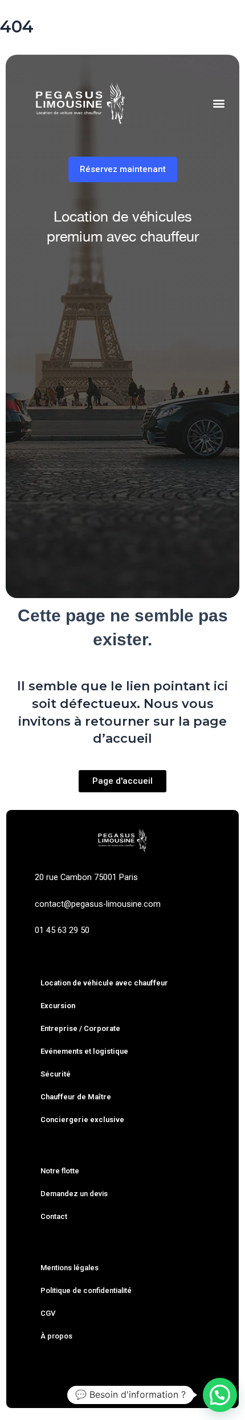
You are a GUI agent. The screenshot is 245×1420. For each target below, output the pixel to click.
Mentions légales (69, 1267)
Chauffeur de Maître (75, 1096)
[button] (218, 102)
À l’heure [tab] (119, 282)
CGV (47, 1313)
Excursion (57, 1005)
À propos (56, 1336)
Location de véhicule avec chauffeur (104, 983)
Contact (53, 1216)
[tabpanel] (122, 429)
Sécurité (55, 1074)
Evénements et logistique (84, 1051)
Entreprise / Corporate (80, 1028)
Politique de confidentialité (86, 1290)
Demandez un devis (74, 1193)
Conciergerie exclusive (82, 1119)
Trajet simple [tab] (52, 282)
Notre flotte (59, 1171)
